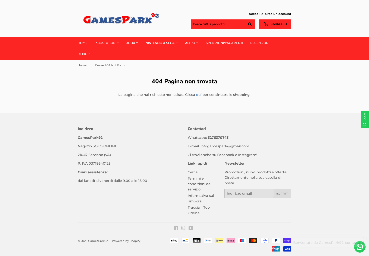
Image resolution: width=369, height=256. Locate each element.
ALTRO (190, 43)
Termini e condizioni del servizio (199, 183)
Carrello (278, 24)
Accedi (254, 14)
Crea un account (278, 14)
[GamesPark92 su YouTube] (191, 229)
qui (199, 95)
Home (82, 43)
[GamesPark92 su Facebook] (176, 229)
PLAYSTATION (105, 43)
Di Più (82, 54)
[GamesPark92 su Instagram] (183, 229)
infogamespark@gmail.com (225, 146)
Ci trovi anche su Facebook (211, 155)
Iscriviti (282, 193)
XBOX (131, 43)
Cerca (193, 172)
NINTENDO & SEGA (160, 43)
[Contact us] (360, 247)
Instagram (247, 155)
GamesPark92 (98, 241)
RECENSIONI (259, 43)
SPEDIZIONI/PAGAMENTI (224, 43)
